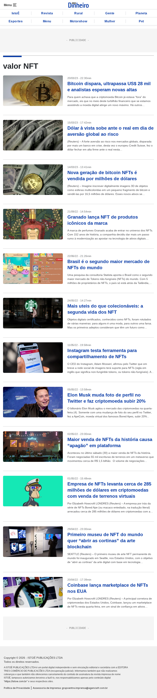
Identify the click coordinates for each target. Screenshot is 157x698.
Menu (47, 21)
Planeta (141, 13)
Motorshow (78, 21)
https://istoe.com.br (16, 681)
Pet (141, 21)
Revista (47, 13)
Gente (109, 13)
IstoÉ (16, 13)
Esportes (16, 21)
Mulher (110, 21)
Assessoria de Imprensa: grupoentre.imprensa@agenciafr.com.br (70, 688)
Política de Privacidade (17, 688)
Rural (78, 13)
